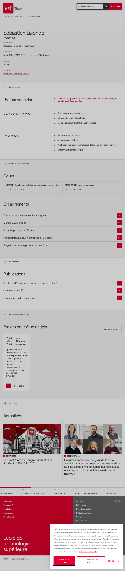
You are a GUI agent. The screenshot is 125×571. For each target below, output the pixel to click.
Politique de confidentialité (88, 552)
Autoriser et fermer (64, 561)
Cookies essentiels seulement (91, 560)
